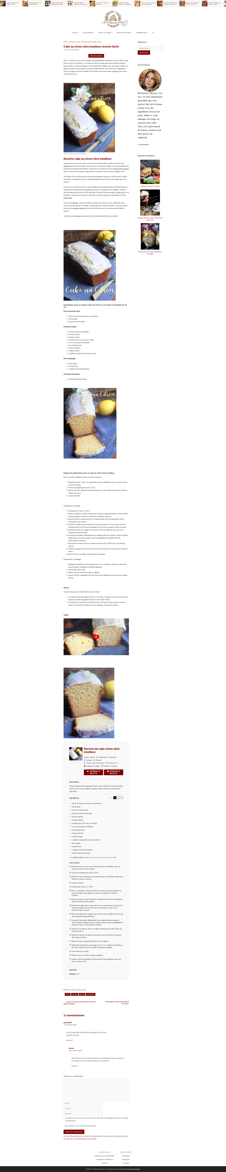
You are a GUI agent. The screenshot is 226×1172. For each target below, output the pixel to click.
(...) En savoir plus (143, 144)
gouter (82, 994)
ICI (119, 203)
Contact (104, 1163)
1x (115, 798)
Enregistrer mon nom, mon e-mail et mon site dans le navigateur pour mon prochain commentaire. (97, 1119)
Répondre (69, 1040)
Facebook (125, 1156)
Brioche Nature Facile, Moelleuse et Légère (150, 253)
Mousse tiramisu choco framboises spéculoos (150, 219)
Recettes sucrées (124, 33)
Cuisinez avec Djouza (133, 1169)
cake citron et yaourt (121, 169)
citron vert (121, 192)
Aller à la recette (96, 56)
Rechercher (144, 52)
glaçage (74, 994)
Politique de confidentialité (104, 1156)
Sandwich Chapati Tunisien (150, 186)
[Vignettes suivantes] (223, 3)
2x (118, 798)
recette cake (90, 994)
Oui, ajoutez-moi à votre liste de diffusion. (80, 1126)
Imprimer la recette (95, 772)
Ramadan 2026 (141, 33)
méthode (67, 166)
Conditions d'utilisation (104, 1159)
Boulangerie (88, 33)
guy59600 (68, 1023)
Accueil (75, 33)
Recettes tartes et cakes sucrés (91, 42)
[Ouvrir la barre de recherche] (153, 32)
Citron (67, 994)
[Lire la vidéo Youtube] (96, 636)
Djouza (71, 1048)
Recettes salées (105, 33)
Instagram (126, 1159)
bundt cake (68, 198)
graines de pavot (80, 208)
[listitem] (10, 3)
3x (122, 798)
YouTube (125, 1163)
